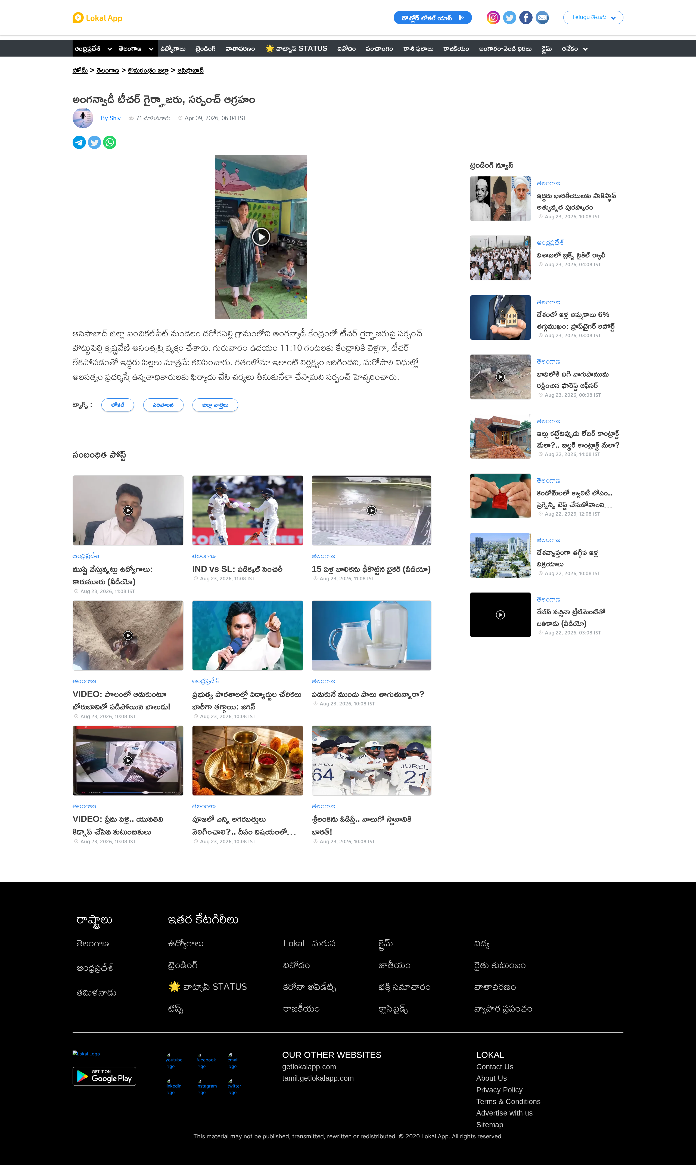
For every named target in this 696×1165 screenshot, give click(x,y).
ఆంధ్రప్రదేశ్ (87, 48)
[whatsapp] (110, 145)
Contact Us (495, 1067)
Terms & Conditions (508, 1102)
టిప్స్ (175, 1008)
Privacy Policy (499, 1090)
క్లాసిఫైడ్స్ (393, 1008)
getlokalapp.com (309, 1067)
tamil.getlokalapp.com (318, 1078)
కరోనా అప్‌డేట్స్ (309, 986)
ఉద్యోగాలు (186, 943)
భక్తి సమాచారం (405, 986)
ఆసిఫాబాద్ (191, 70)
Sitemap (489, 1125)
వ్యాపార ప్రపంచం (503, 1008)
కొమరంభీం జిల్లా (148, 70)
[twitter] (95, 145)
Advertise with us (504, 1113)
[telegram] (80, 145)
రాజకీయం (301, 1008)
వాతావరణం (495, 986)
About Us (491, 1078)
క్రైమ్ (386, 943)
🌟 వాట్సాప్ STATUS (207, 986)
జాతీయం (395, 964)
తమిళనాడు (97, 992)
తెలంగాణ (130, 48)
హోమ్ (80, 70)
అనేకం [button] (570, 48)
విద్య (481, 943)
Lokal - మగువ (309, 943)
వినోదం (296, 964)
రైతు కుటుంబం (500, 964)
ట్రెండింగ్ (183, 964)
